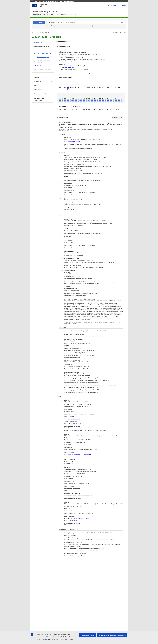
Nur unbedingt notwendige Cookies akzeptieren (112, 635)
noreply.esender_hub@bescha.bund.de (78, 518)
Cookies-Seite (44, 637)
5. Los (36, 85)
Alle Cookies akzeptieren (88, 635)
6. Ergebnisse (38, 90)
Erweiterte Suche (64, 26)
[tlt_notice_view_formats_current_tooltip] (121, 117)
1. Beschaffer (38, 77)
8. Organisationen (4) (40, 94)
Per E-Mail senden (42, 66)
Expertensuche (73, 26)
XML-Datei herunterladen (44, 53)
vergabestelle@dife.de (70, 67)
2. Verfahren (37, 81)
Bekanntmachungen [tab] (38, 42)
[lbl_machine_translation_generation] (79, 106)
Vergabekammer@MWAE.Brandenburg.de (79, 454)
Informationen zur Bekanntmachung (39, 99)
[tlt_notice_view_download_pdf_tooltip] (60, 100)
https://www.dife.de (78, 423)
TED (33, 32)
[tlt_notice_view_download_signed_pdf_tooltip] (68, 89)
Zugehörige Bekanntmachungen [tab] (41, 46)
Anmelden (113, 5)
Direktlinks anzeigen (43, 57)
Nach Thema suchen (85, 26)
